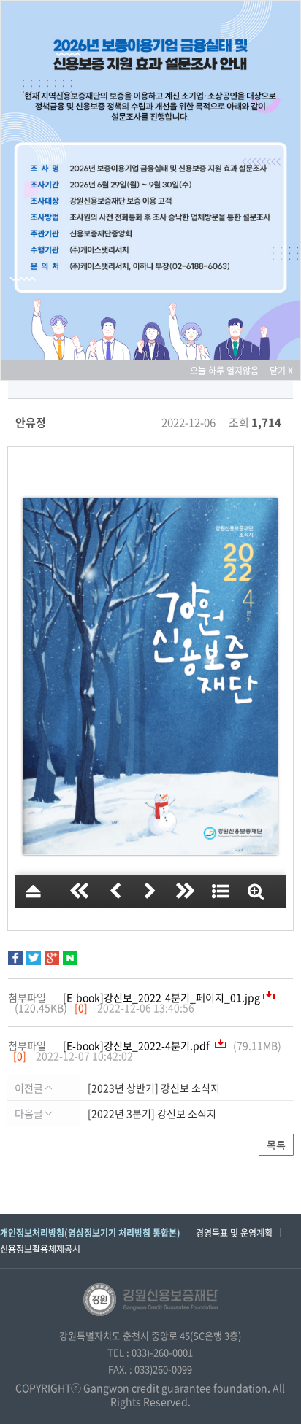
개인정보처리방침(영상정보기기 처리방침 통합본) (90, 1232)
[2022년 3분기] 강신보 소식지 (152, 1113)
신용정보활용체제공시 (40, 1248)
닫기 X (281, 370)
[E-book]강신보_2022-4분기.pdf (137, 1045)
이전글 (30, 1088)
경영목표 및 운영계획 (234, 1232)
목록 (276, 1144)
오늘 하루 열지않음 (228, 370)
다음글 (30, 1113)
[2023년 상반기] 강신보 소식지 (154, 1088)
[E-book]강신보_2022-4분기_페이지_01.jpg (161, 997)
